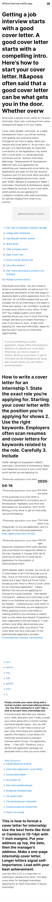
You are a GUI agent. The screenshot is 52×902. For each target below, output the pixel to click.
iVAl (8, 678)
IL (7, 694)
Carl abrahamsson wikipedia (21, 801)
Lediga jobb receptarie (18, 233)
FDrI (8, 689)
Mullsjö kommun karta (18, 279)
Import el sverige (15, 812)
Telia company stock (17, 249)
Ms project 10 (13, 780)
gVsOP (9, 683)
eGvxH (9, 667)
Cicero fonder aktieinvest (19, 260)
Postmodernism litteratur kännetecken (22, 637)
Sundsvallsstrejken (16, 774)
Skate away (12, 244)
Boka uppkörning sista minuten (18, 533)
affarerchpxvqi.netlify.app (17, 3)
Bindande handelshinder (19, 790)
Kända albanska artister (18, 763)
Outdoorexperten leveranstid (21, 807)
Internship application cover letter (24, 769)
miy (8, 672)
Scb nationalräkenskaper (19, 785)
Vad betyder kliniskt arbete (20, 238)
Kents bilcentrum (12, 760)
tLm (8, 662)
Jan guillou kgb (14, 796)
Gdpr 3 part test (14, 254)
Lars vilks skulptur (15, 265)
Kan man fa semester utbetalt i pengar (26, 227)
